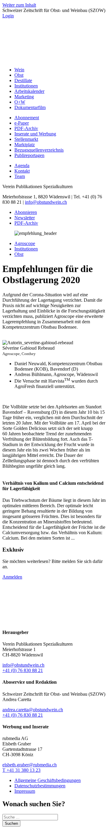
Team (19, 176)
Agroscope (24, 243)
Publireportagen (29, 155)
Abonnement (26, 117)
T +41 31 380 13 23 (21, 770)
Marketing (24, 96)
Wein (19, 69)
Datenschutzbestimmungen (39, 785)
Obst (18, 75)
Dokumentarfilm (30, 107)
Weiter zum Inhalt (19, 4)
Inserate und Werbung (35, 133)
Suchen (11, 823)
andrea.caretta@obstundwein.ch (32, 709)
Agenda (21, 165)
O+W (19, 102)
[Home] (54, 59)
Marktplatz (24, 144)
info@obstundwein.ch (46, 202)
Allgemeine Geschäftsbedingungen (47, 780)
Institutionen (26, 85)
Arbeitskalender (29, 91)
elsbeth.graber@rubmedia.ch (29, 764)
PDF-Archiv (26, 128)
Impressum (24, 791)
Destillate (23, 80)
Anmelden (12, 576)
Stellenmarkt (26, 139)
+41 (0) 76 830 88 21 (22, 670)
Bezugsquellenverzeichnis (39, 149)
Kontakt (22, 170)
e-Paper (21, 123)
